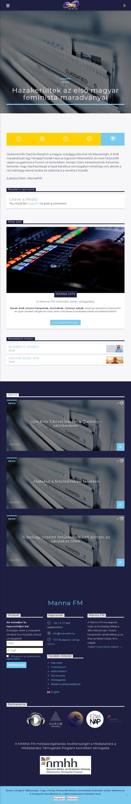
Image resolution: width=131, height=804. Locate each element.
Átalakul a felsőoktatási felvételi (66, 481)
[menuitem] (65, 692)
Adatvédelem (59, 671)
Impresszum (58, 667)
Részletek (72, 798)
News (65, 82)
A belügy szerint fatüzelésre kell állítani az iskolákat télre (66, 539)
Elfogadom (59, 798)
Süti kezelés (58, 675)
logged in (33, 203)
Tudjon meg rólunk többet (104, 646)
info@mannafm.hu (64, 633)
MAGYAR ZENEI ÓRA (24, 358)
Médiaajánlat (58, 679)
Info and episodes (65, 322)
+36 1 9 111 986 (61, 623)
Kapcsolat (56, 662)
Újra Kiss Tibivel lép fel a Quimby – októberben (66, 423)
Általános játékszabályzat (66, 684)
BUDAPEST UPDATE (24, 347)
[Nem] (126, 795)
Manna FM (65, 603)
